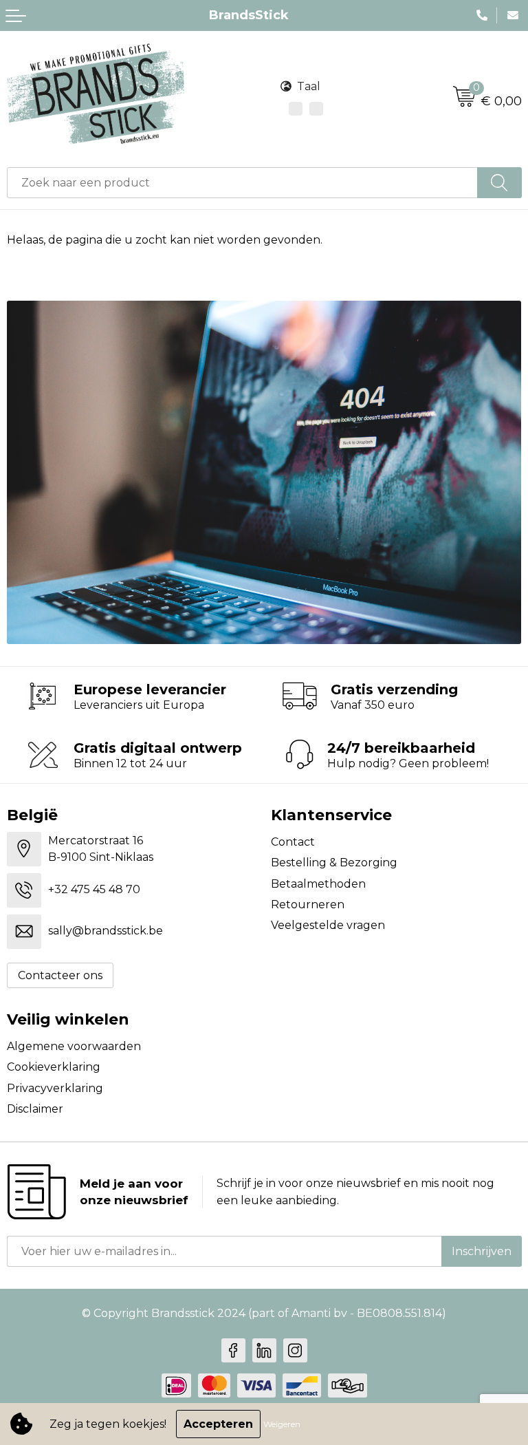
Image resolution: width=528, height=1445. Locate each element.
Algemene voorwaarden (74, 1046)
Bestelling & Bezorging (334, 862)
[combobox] (242, 182)
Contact (293, 841)
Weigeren (281, 1424)
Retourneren (307, 904)
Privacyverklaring (55, 1088)
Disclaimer (35, 1108)
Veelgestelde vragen (328, 925)
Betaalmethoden (318, 883)
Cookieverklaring (53, 1066)
